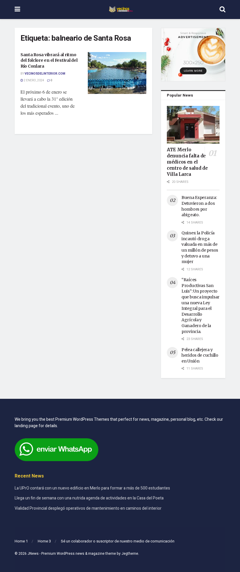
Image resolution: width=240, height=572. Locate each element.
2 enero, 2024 (33, 80)
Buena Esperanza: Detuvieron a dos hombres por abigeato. (199, 206)
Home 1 (21, 541)
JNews (33, 553)
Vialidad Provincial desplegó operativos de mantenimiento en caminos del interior (88, 508)
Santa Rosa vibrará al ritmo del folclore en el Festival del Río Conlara (48, 60)
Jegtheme (129, 553)
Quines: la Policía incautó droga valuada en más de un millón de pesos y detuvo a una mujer (199, 247)
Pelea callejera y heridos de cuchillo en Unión (199, 355)
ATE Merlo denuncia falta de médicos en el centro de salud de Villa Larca (187, 162)
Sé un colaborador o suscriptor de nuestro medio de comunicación (117, 541)
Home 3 (44, 541)
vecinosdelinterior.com (45, 74)
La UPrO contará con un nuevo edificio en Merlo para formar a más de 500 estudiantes (92, 488)
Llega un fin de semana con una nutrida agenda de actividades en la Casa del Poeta (89, 498)
